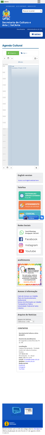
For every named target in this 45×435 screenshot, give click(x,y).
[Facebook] (29, 241)
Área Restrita (21, 29)
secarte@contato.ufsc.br (31, 359)
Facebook (22, 365)
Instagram (22, 367)
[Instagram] (29, 247)
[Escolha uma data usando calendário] (8, 58)
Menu (37, 34)
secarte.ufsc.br (30, 361)
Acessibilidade (10, 6)
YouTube (21, 369)
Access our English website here (28, 180)
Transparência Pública (25, 304)
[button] (36, 167)
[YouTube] (29, 253)
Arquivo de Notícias (24, 319)
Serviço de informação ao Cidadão (29, 302)
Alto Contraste (21, 6)
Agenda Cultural (12, 45)
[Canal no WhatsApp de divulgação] (29, 235)
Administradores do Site (34, 29)
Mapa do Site (32, 6)
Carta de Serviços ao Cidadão (28, 296)
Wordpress (38, 429)
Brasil (6, 2)
